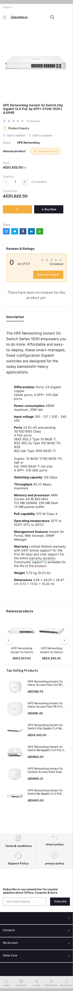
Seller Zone (10, 955)
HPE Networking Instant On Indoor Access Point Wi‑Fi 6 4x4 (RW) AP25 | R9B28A (45, 705)
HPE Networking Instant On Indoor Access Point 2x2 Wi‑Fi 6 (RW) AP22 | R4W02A (46, 683)
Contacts (9, 930)
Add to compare (42, 135)
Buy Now (50, 209)
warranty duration (42, 558)
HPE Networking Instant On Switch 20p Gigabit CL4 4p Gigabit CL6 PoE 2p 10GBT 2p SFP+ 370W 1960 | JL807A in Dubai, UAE (21, 650)
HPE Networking (28, 142)
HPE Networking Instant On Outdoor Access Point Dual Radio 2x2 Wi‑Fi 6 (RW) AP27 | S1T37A (46, 770)
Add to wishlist (15, 135)
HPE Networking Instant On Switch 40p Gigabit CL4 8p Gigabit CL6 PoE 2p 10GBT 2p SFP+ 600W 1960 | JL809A (51, 650)
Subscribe (60, 901)
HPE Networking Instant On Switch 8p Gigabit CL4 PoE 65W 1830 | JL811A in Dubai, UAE (45, 792)
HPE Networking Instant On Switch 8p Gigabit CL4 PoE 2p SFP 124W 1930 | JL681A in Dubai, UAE (46, 748)
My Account (10, 942)
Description (15, 317)
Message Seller (48, 151)
